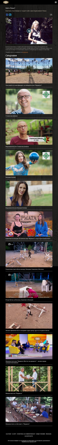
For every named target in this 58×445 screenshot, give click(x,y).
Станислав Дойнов (11, 116)
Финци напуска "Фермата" (14, 393)
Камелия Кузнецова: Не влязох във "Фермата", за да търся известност (28, 238)
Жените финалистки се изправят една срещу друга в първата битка (27, 330)
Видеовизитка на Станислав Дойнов (17, 146)
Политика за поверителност (26, 434)
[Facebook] (7, 14)
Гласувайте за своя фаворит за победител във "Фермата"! (24, 85)
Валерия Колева (11, 177)
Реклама (48, 434)
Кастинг (8, 434)
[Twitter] (10, 14)
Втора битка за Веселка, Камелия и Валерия (19, 300)
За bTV (14, 434)
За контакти (29, 436)
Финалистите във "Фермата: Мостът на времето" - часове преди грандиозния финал (26, 361)
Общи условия (40, 434)
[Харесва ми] (50, 14)
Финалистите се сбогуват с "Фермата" (18, 424)
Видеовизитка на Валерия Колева (16, 208)
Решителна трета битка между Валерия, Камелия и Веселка (25, 269)
